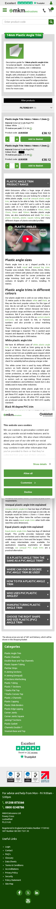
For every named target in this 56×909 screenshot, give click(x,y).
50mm (14, 212)
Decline (28, 492)
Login (7, 847)
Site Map (9, 884)
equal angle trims (27, 520)
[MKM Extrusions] (24, 10)
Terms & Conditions (14, 865)
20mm (47, 210)
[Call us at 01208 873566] (44, 10)
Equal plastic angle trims (16, 531)
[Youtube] (28, 901)
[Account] (51, 3)
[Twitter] (28, 893)
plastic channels (12, 218)
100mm (26, 212)
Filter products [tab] (28, 100)
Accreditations (12, 869)
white (35, 300)
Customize (26, 482)
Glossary (9, 858)
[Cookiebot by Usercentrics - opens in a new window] (40, 415)
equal (25, 198)
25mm (8, 212)
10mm (40, 210)
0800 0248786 (14, 807)
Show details (40, 464)
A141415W (23, 133)
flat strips (45, 215)
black (44, 300)
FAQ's (8, 854)
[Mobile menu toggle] (4, 10)
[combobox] (28, 21)
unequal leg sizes (41, 267)
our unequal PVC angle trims (29, 548)
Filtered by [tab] (26, 108)
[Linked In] (37, 893)
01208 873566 (14, 802)
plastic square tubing (30, 218)
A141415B (22, 159)
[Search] (51, 21)
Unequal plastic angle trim (16, 509)
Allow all (28, 473)
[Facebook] (19, 893)
